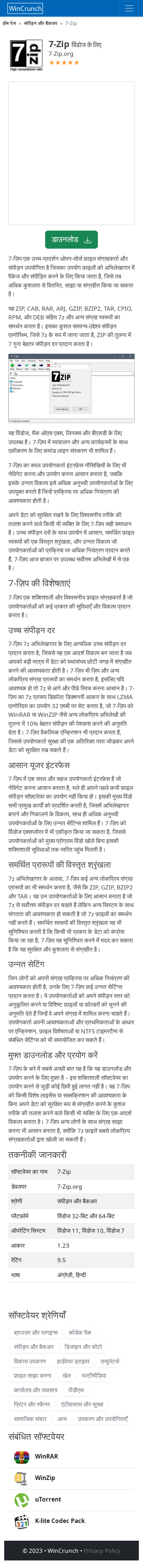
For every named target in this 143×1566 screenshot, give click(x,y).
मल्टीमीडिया (94, 1375)
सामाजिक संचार (30, 1419)
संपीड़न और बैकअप (40, 23)
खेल (66, 1375)
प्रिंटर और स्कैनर (32, 1404)
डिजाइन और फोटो (83, 1347)
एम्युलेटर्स (110, 1361)
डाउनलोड (66, 239)
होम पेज (9, 23)
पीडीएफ (76, 1390)
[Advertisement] (71, 153)
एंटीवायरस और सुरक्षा (82, 1404)
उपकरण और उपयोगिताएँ (102, 1419)
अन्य (62, 1419)
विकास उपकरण (30, 1361)
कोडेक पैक (80, 1332)
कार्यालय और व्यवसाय (35, 1390)
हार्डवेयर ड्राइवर (73, 1361)
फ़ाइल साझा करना (32, 1375)
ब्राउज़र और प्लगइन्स (36, 1332)
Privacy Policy (102, 1551)
